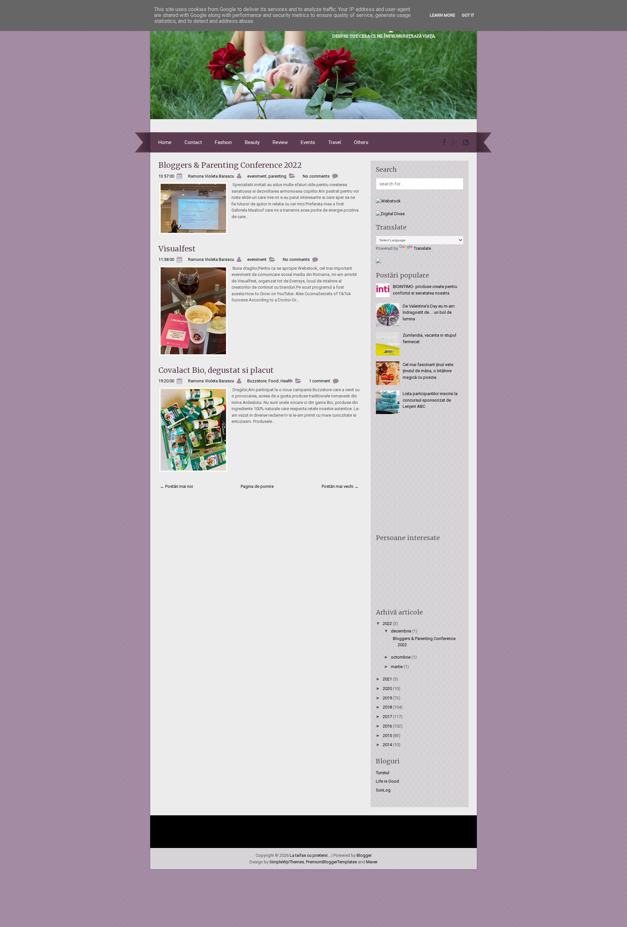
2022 (388, 623)
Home (164, 142)
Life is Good (387, 781)
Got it (468, 15)
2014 (388, 744)
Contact (193, 142)
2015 (388, 735)
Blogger (364, 855)
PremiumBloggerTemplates (331, 861)
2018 (388, 707)
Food (273, 380)
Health (287, 380)
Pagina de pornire (257, 486)
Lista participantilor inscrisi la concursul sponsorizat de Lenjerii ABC (430, 400)
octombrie (401, 657)
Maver (372, 861)
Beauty (252, 142)
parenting (277, 176)
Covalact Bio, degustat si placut (216, 370)
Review (280, 142)
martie (397, 666)
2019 (388, 697)
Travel (334, 142)
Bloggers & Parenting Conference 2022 (230, 165)
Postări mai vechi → (340, 486)
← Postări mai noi (176, 486)
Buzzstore (256, 380)
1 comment (319, 380)
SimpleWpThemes (286, 861)
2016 (388, 726)
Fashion (223, 142)
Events (308, 142)
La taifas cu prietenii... (310, 855)
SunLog (383, 790)
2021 (388, 679)
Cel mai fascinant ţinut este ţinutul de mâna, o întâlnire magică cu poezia (428, 371)
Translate (422, 248)
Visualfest (177, 248)
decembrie (401, 631)
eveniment (256, 176)
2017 (388, 716)
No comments (316, 176)
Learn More (442, 15)
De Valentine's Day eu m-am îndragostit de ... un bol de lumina (429, 312)
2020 (388, 688)
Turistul (382, 772)
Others (361, 142)
